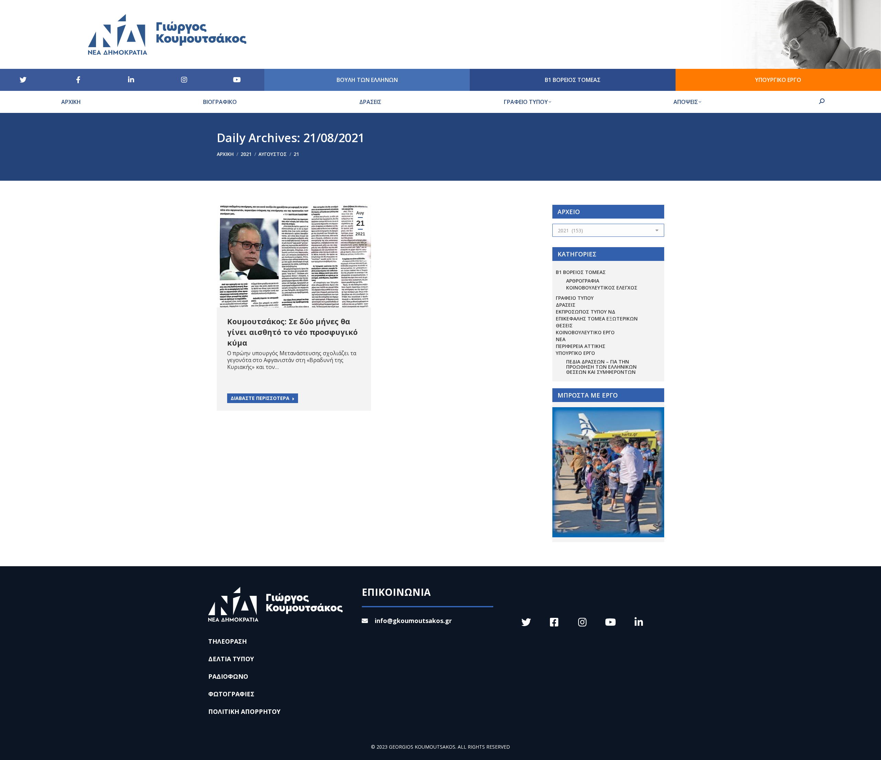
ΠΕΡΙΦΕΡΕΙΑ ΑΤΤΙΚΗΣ (580, 346)
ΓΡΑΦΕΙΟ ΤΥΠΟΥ (575, 297)
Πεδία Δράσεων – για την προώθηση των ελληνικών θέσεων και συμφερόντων (601, 366)
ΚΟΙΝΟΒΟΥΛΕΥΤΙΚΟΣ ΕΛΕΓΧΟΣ (601, 287)
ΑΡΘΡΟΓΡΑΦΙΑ (582, 280)
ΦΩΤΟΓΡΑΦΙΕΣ (231, 694)
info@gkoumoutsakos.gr (413, 620)
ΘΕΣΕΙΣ (564, 325)
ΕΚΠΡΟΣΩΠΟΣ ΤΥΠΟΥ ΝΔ (585, 311)
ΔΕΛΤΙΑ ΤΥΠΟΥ (231, 659)
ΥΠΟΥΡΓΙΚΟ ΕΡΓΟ (575, 353)
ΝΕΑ (560, 339)
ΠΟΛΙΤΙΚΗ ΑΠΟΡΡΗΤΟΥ (244, 711)
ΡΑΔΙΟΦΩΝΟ (228, 676)
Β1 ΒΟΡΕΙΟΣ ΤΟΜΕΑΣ (581, 272)
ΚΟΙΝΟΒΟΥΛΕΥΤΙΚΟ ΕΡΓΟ (585, 332)
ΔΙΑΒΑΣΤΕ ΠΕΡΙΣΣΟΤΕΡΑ (260, 398)
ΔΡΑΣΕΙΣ (565, 304)
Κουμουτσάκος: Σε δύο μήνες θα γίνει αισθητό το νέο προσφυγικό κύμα (292, 332)
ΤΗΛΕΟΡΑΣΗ (227, 641)
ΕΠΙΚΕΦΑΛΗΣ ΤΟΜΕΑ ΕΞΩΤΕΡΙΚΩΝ (597, 318)
